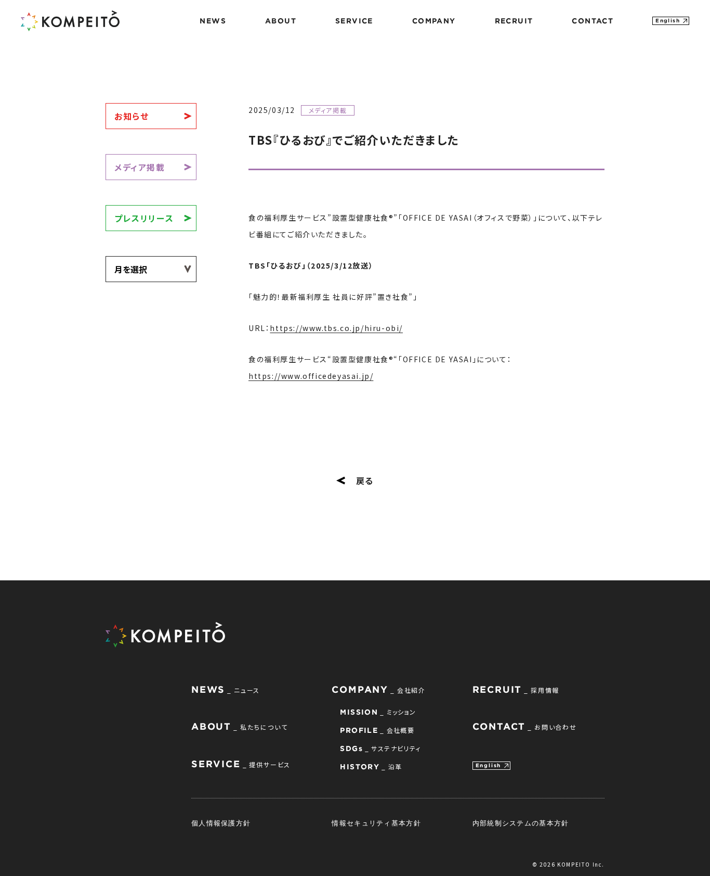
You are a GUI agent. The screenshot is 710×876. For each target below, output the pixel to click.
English (667, 20)
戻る (365, 480)
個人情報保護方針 (221, 823)
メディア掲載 (139, 167)
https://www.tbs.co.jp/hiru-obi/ (336, 328)
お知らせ (131, 116)
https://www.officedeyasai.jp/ (310, 376)
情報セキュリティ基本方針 (376, 823)
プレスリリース (144, 218)
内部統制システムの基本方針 (520, 823)
